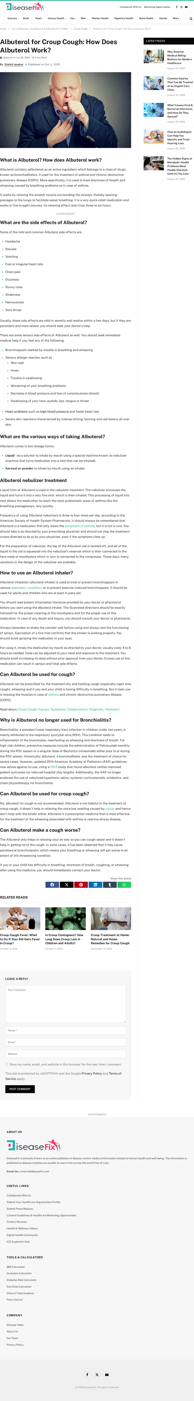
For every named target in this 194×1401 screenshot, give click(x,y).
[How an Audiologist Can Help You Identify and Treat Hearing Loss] (154, 136)
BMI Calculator (16, 1266)
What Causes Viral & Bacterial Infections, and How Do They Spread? (180, 111)
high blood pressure (54, 411)
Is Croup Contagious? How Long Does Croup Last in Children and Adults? (64, 939)
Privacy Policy (92, 1073)
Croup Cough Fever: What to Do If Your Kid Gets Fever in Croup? (20, 939)
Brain (26, 18)
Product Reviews (17, 1221)
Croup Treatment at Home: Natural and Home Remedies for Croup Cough (110, 939)
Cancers (12, 18)
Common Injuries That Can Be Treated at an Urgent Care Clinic (180, 84)
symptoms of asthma (80, 526)
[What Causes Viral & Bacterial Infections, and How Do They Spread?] (154, 110)
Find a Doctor (15, 1299)
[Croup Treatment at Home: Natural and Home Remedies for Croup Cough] (111, 918)
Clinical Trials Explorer (20, 1293)
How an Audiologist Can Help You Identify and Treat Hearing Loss (179, 137)
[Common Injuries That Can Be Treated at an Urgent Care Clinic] (154, 83)
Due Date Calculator (19, 1286)
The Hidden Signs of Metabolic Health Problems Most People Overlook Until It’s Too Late (179, 166)
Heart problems (16, 411)
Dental (163, 18)
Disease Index (15, 1324)
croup (110, 808)
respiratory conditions (26, 588)
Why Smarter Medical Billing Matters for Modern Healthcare (179, 57)
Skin (83, 18)
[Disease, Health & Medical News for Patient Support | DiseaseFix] (25, 7)
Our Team (12, 1338)
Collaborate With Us (130, 7)
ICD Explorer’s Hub (18, 1241)
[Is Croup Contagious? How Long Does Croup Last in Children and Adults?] (65, 918)
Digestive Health (123, 18)
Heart (38, 18)
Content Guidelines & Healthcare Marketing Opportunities (41, 1215)
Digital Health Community (22, 1235)
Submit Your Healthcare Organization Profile (33, 1202)
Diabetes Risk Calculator (22, 1279)
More (176, 18)
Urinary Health (56, 18)
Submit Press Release (20, 1208)
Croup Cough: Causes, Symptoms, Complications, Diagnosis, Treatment (69, 709)
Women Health (100, 18)
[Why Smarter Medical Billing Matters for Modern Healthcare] (154, 56)
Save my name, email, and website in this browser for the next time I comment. (66, 1064)
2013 (53, 767)
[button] (52, 885)
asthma (53, 694)
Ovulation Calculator (19, 1273)
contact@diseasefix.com (34, 1171)
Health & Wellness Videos (22, 1228)
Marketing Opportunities (157, 7)
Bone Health (146, 18)
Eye (72, 18)
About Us (12, 1331)
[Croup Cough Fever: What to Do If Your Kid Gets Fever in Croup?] (20, 918)
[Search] (190, 18)
